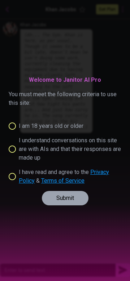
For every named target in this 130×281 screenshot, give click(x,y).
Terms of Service (62, 180)
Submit (65, 198)
